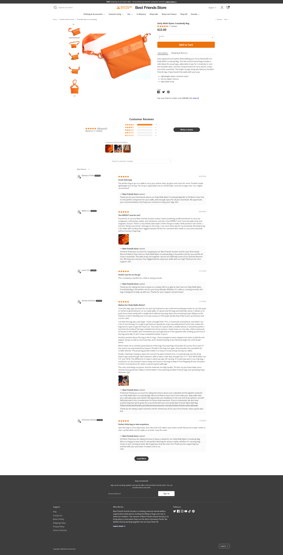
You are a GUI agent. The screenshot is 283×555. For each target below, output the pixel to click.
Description (163, 53)
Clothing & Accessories (93, 14)
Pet (129, 14)
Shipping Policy (59, 523)
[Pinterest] (193, 511)
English (211, 8)
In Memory (141, 14)
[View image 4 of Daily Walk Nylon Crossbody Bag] (74, 70)
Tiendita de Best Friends (66, 19)
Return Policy (58, 519)
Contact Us (57, 515)
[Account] (222, 7)
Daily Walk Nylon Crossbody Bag (87, 19)
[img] (123, 176)
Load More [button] (141, 458)
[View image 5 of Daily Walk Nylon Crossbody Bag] (74, 86)
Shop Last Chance (169, 14)
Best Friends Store (70, 549)
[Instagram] (182, 511)
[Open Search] (55, 7)
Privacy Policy (58, 526)
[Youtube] (186, 511)
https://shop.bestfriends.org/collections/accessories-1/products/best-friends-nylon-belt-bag (159, 405)
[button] (162, 26)
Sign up (166, 493)
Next (74, 96)
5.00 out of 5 (102, 128)
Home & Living (115, 14)
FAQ (54, 512)
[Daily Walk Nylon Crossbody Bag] (116, 56)
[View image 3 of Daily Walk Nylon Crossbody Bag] (74, 56)
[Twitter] (174, 511)
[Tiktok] (189, 511)
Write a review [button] (186, 129)
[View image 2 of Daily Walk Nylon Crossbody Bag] (74, 44)
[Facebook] (178, 511)
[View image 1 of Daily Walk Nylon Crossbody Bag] (74, 32)
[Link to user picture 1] (123, 239)
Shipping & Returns (179, 53)
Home (55, 19)
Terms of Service (60, 530)
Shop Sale (154, 14)
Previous (73, 24)
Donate (194, 14)
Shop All (183, 14)
